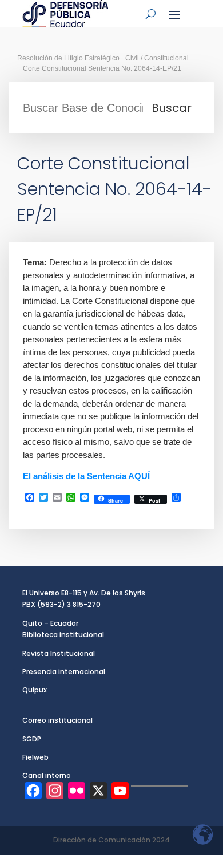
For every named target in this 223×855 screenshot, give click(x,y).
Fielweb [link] (35, 757)
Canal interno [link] (46, 775)
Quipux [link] (34, 690)
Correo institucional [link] (57, 720)
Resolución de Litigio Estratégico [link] (68, 58)
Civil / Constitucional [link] (157, 58)
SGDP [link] (31, 739)
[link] (65, 13)
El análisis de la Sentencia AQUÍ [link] (86, 476)
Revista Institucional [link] (58, 653)
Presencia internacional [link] (63, 671)
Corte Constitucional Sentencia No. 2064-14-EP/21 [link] (102, 68)
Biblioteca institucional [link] (63, 634)
